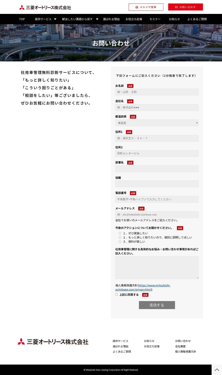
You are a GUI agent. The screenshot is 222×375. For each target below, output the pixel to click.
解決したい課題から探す (77, 19)
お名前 (119, 85)
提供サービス (43, 19)
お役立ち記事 (134, 19)
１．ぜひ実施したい (135, 233)
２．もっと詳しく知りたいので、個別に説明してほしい (157, 237)
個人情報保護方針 (185, 351)
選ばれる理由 (111, 19)
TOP (22, 19)
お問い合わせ (187, 7)
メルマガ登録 (148, 7)
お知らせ (174, 19)
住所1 (118, 132)
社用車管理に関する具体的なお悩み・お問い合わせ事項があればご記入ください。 (157, 251)
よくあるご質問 (197, 19)
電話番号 (120, 193)
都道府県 (120, 116)
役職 (118, 177)
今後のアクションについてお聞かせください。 (144, 228)
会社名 (119, 101)
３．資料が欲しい (134, 241)
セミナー (155, 19)
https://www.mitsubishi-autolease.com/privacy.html (142, 287)
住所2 (118, 147)
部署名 (119, 162)
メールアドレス (125, 208)
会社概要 (180, 346)
